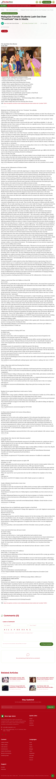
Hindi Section (4, 749)
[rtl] (14, 630)
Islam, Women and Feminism (12, 10)
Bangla (31, 749)
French (31, 759)
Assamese (31, 753)
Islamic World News (6, 751)
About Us (31, 720)
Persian (31, 757)
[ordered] (22, 630)
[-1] (17, 630)
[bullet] (24, 630)
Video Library (4, 744)
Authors (31, 723)
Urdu (30, 742)
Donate (3, 767)
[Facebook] (2, 734)
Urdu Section (4, 746)
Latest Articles (4, 742)
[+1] (19, 630)
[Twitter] (5, 734)
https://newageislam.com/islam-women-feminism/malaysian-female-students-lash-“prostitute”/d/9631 (25, 103)
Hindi (30, 744)
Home (2, 10)
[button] (11, 630)
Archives (31, 725)
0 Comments (5, 27)
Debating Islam (5, 755)
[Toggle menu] (53, 2)
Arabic (30, 746)
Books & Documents (6, 753)
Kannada (31, 755)
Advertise (3, 769)
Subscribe (50, 707)
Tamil (30, 751)
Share (5, 31)
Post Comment (47, 644)
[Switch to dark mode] (40, 2)
